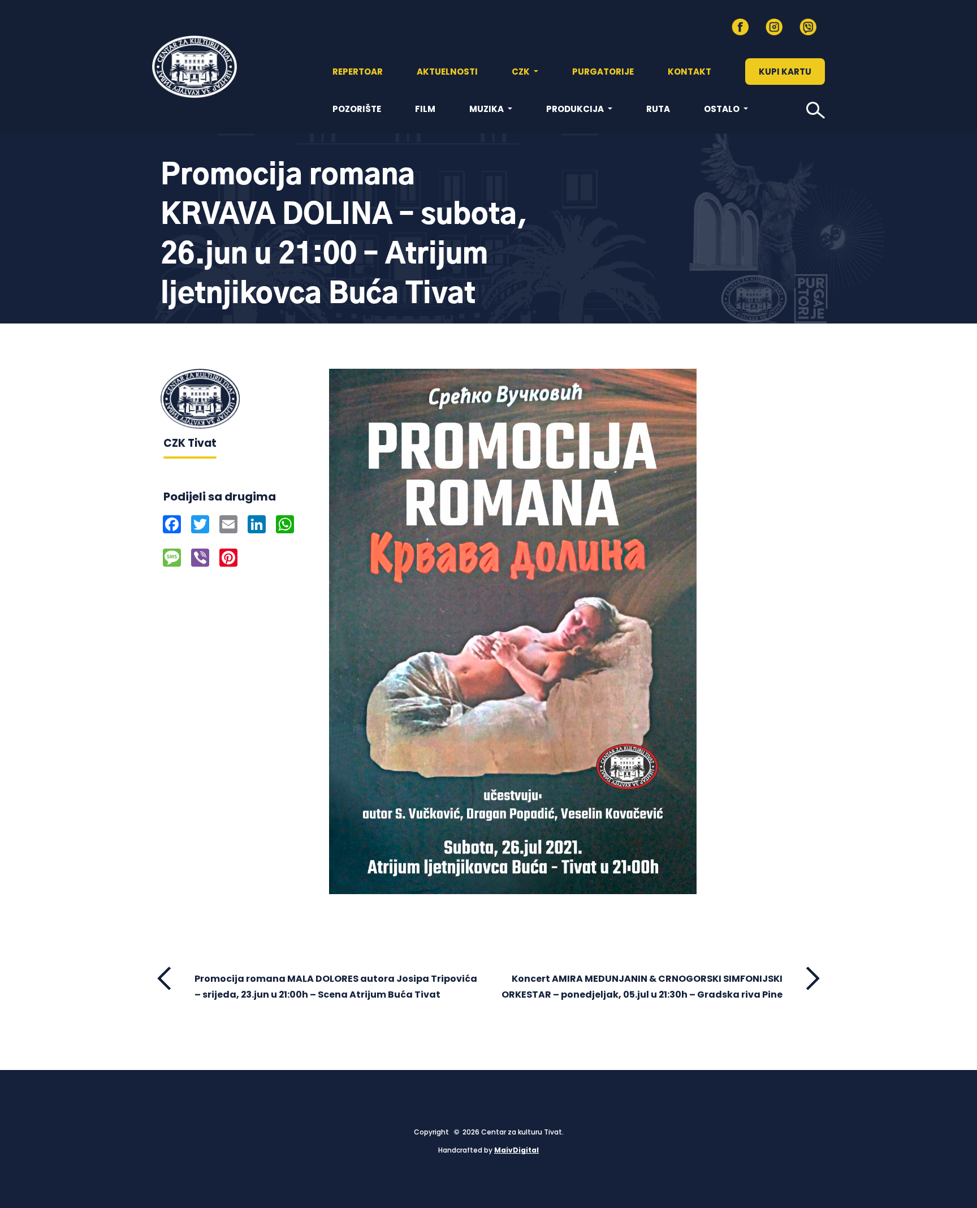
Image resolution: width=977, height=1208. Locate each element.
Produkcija (576, 109)
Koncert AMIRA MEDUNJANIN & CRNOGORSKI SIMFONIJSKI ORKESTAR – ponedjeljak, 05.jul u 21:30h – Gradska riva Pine (642, 986)
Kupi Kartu (785, 71)
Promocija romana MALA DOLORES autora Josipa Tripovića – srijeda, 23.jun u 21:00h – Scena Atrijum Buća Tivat (335, 986)
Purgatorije (603, 71)
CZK (521, 71)
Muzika (487, 109)
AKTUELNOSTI (447, 71)
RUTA (658, 109)
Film (425, 109)
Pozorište (356, 109)
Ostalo (722, 109)
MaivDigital (516, 1150)
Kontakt (689, 71)
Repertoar (357, 71)
